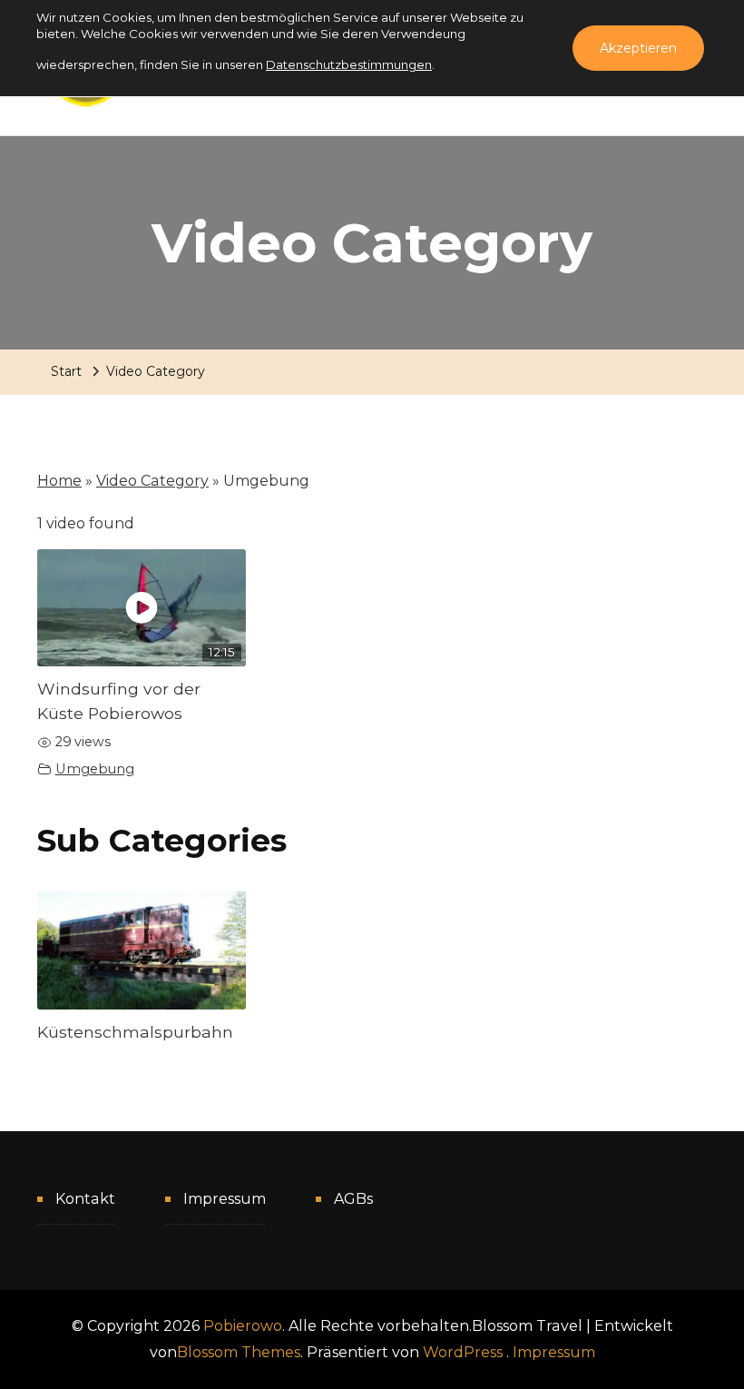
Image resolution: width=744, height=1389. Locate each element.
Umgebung (94, 769)
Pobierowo (242, 1326)
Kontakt (85, 1198)
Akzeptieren (638, 48)
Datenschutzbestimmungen (349, 64)
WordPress (463, 1352)
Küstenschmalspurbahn (135, 1031)
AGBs (353, 1198)
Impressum (224, 1198)
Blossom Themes (238, 1352)
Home (59, 480)
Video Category (152, 480)
